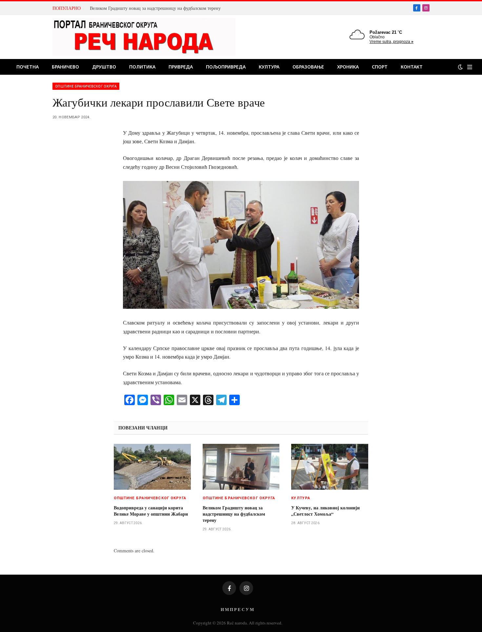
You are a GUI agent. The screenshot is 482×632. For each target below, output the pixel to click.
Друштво (104, 67)
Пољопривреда (226, 67)
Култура (269, 67)
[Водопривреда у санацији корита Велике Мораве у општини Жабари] (152, 467)
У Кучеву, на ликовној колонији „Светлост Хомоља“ (325, 510)
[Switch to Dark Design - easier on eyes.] (460, 66)
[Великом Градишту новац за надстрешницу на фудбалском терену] (241, 467)
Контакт (412, 67)
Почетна (27, 67)
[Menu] (469, 67)
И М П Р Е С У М (237, 609)
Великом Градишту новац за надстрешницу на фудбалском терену (155, 8)
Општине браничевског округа (86, 86)
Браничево (65, 67)
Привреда (181, 67)
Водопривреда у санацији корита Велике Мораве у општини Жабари (151, 510)
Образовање (308, 67)
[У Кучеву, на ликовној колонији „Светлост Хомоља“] (329, 467)
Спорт (380, 67)
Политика (142, 67)
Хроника (348, 67)
